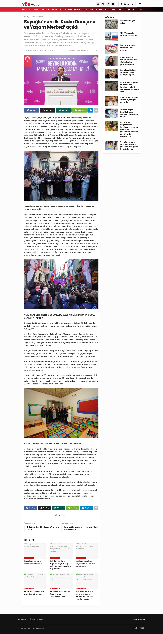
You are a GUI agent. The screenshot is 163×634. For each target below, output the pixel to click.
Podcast (117, 9)
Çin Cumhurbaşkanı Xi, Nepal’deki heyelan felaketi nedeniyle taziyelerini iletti (129, 87)
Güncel (36, 9)
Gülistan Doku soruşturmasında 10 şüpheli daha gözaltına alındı (129, 61)
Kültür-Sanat (88, 9)
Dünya (63, 9)
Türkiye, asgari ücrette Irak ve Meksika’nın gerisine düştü (129, 113)
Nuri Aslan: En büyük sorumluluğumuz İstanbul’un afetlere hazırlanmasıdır (84, 595)
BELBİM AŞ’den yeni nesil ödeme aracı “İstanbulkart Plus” (60, 594)
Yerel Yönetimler (37, 17)
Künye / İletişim (23, 619)
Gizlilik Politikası (38, 619)
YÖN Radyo (127, 4)
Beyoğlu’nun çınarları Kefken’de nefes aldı (33, 562)
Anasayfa (26, 9)
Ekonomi (45, 9)
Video (132, 9)
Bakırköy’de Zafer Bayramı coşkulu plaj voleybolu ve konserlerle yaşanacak (60, 565)
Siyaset (54, 9)
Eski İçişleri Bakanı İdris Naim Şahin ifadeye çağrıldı (128, 72)
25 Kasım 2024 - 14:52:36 (45, 51)
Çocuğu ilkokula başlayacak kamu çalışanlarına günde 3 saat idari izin (129, 145)
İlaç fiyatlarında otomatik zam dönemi (127, 47)
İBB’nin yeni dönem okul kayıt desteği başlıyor (34, 592)
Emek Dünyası (74, 9)
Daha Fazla (101, 9)
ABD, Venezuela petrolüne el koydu (128, 34)
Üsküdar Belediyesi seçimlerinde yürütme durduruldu (85, 563)
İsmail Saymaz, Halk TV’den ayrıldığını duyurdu (129, 99)
